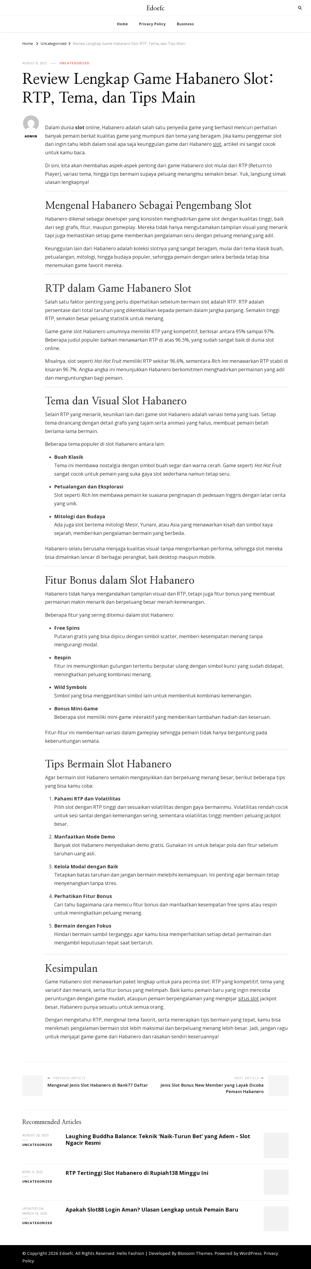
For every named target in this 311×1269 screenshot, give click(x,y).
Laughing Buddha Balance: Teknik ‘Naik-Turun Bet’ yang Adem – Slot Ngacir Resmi (158, 1139)
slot (217, 144)
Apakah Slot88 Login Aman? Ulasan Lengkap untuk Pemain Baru (152, 1209)
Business (185, 24)
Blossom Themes (195, 1253)
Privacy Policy (152, 24)
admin (31, 136)
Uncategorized (74, 63)
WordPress (251, 1253)
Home (122, 24)
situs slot (248, 998)
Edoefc (155, 7)
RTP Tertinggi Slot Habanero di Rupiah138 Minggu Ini (137, 1172)
